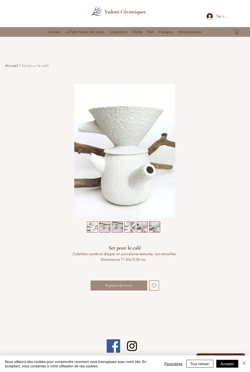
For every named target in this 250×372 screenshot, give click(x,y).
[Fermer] (244, 363)
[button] (237, 32)
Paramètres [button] (173, 363)
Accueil (11, 65)
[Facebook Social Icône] (113, 346)
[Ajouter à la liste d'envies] (154, 286)
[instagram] (132, 346)
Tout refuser (199, 363)
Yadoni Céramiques (125, 12)
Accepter (227, 363)
